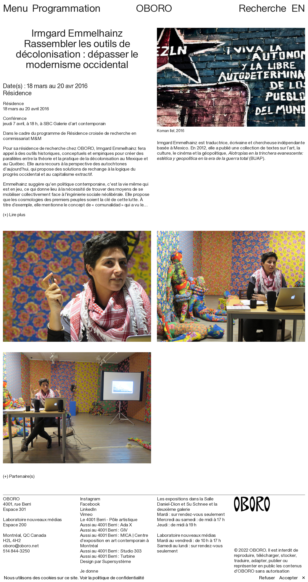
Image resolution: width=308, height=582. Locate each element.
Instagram (90, 498)
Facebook (90, 504)
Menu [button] (16, 8)
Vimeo (86, 514)
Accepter (288, 577)
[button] (77, 476)
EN (298, 8)
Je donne (89, 571)
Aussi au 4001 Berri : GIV (104, 530)
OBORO (154, 8)
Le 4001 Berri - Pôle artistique (108, 519)
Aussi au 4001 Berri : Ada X (106, 524)
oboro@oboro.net (21, 545)
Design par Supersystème (105, 561)
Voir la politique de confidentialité (112, 577)
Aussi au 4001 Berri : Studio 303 (111, 551)
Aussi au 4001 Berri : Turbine (107, 556)
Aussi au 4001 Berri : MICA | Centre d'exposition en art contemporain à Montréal (114, 540)
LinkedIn (88, 509)
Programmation (66, 8)
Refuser (267, 577)
